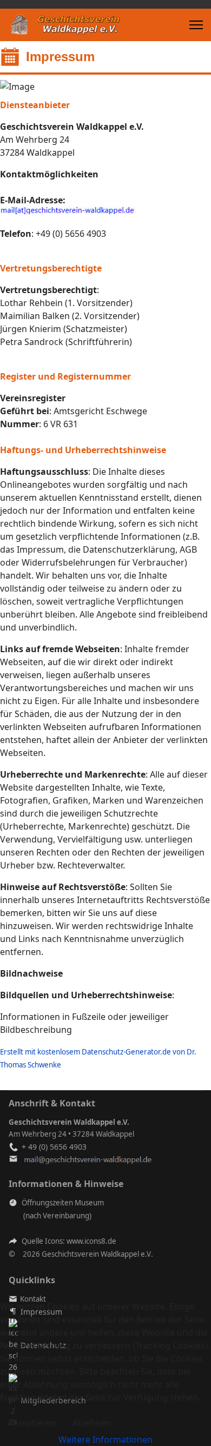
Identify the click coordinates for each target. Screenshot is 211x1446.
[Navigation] (196, 25)
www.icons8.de (91, 1241)
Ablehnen (91, 1423)
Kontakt (33, 1299)
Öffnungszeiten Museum (63, 1203)
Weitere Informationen (105, 1439)
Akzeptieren (31, 1423)
